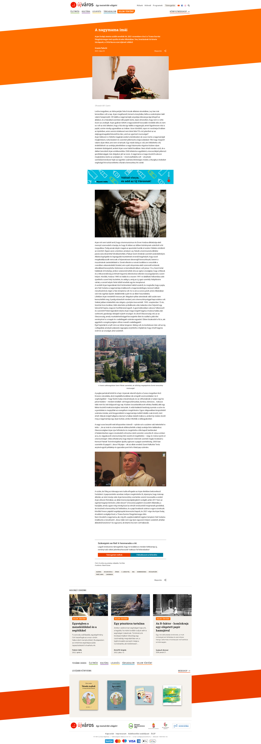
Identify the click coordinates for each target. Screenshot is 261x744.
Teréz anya (99, 574)
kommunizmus (141, 572)
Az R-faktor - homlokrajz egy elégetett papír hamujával (172, 627)
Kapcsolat (109, 734)
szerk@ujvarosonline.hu (144, 736)
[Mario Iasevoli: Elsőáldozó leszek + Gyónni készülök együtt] (144, 695)
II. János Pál (126, 572)
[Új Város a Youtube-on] (179, 6)
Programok (158, 5)
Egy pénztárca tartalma (129, 623)
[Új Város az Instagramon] (185, 6)
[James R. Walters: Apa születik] (116, 695)
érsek (117, 572)
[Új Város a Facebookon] (182, 6)
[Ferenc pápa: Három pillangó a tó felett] (172, 695)
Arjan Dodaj (108, 572)
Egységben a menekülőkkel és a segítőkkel (84, 627)
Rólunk (140, 5)
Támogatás (170, 5)
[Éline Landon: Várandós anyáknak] (89, 695)
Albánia (98, 572)
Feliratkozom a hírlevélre (147, 555)
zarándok (109, 574)
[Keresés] (189, 6)
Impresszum (121, 734)
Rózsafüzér (153, 572)
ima (133, 572)
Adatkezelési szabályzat (138, 734)
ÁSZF (153, 734)
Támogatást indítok (114, 555)
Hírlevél (148, 5)
